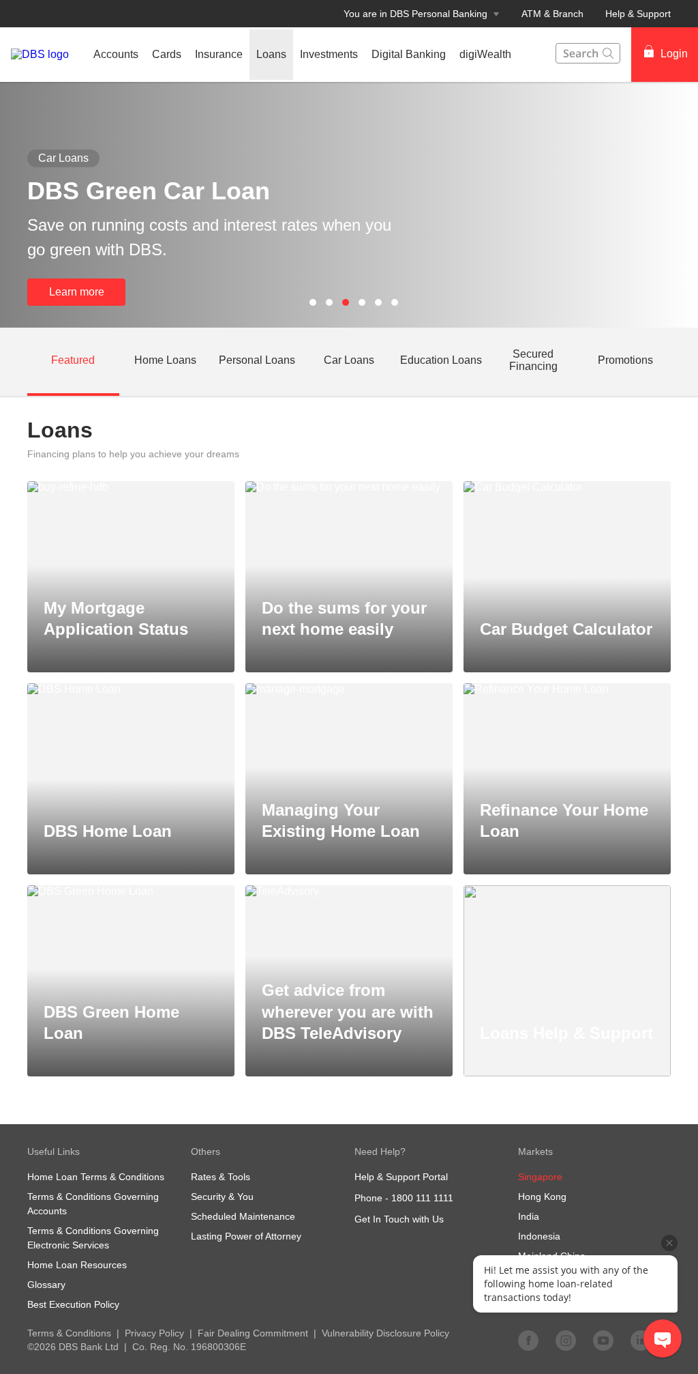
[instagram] (566, 1340)
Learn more (76, 292)
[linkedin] (641, 1340)
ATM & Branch (552, 13)
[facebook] (528, 1340)
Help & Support (638, 13)
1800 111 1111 (422, 1197)
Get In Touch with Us (399, 1219)
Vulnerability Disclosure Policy (385, 1333)
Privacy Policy (154, 1333)
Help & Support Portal (401, 1176)
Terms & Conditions (69, 1333)
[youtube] (603, 1340)
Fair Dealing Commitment (253, 1333)
